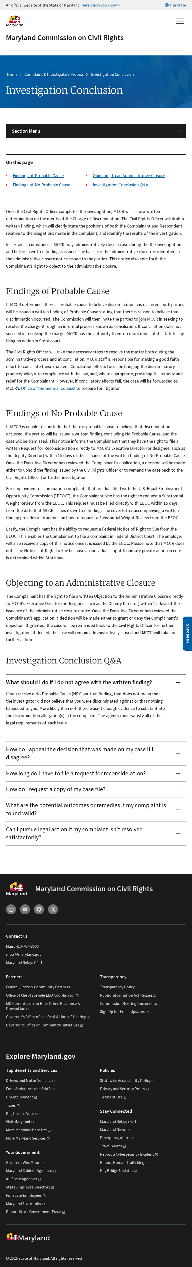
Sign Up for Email (122, 1011)
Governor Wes (24, 1162)
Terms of (111, 1096)
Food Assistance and (28, 1088)
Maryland (113, 1129)
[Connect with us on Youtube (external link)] (25, 909)
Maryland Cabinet (29, 1170)
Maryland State (23, 1203)
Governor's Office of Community (42, 1024)
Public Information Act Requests (128, 995)
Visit (18, 1121)
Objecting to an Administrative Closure (129, 175)
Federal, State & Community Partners (38, 986)
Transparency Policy (117, 986)
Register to (20, 1113)
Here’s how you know (99, 5)
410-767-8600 (27, 946)
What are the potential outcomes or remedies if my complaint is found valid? (86, 809)
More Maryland (26, 1129)
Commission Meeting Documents (128, 1003)
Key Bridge (116, 1170)
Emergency (115, 1137)
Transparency (113, 977)
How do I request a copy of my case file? (56, 789)
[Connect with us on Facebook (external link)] (39, 909)
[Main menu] (180, 21)
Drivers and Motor (28, 1080)
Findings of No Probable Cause (41, 185)
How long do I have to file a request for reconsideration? (76, 773)
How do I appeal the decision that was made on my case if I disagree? (79, 753)
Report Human (122, 1162)
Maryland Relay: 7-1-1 (24, 962)
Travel (111, 1145)
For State (24, 1195)
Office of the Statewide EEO (40, 995)
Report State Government (33, 1211)
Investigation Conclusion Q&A (120, 185)
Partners (14, 977)
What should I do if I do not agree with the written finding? (79, 682)
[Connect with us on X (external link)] (53, 909)
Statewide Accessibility (125, 1080)
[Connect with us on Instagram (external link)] (11, 909)
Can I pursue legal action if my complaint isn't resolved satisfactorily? (74, 833)
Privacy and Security (122, 1088)
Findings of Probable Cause (38, 175)
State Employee (28, 1186)
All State (21, 1178)
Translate (177, 5)
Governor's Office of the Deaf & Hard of (46, 1016)
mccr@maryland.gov (23, 954)
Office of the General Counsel (48, 388)
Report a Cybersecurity (127, 1154)
